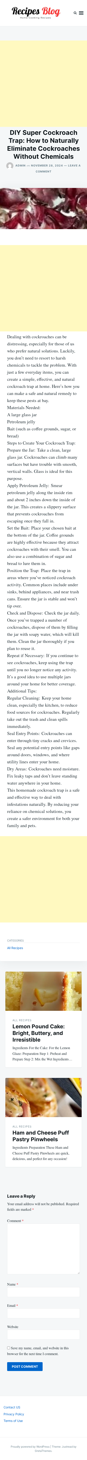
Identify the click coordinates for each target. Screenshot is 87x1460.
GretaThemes (43, 1450)
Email (12, 1305)
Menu (81, 13)
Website (12, 1326)
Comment (15, 1220)
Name (12, 1284)
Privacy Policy (14, 1414)
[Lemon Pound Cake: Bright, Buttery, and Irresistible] (43, 991)
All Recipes (15, 948)
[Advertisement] (43, 84)
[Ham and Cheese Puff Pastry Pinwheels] (43, 1097)
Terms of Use (13, 1421)
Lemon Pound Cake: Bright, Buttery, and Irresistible (38, 1033)
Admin (20, 165)
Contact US (12, 1407)
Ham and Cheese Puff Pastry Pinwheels (40, 1136)
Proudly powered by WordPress (30, 1446)
